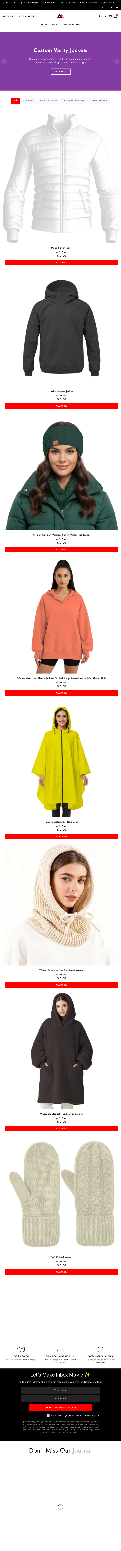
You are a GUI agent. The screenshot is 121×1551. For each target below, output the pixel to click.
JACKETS (28, 100)
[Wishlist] (110, 16)
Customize (61, 262)
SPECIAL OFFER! (27, 16)
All (15, 100)
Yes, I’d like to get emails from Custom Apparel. (75, 1415)
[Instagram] (60, 1505)
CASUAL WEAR (48, 100)
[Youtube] (72, 1505)
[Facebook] (49, 1505)
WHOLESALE (9, 16)
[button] (4, 61)
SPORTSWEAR (99, 100)
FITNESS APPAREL (74, 100)
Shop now (61, 71)
